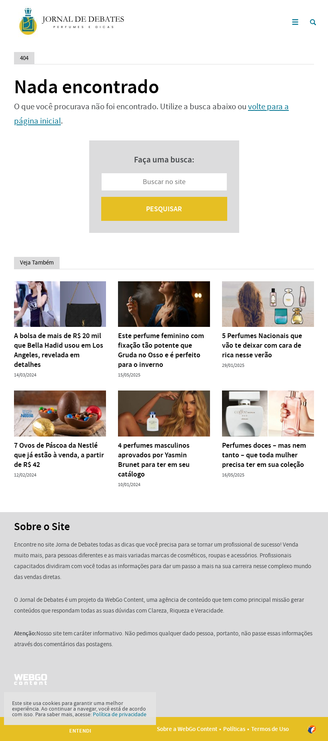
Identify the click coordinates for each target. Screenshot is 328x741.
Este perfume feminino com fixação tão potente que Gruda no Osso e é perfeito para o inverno (161, 350)
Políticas (234, 729)
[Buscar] (313, 22)
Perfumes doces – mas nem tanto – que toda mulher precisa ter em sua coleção (264, 455)
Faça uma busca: (164, 159)
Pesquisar (164, 209)
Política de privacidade (119, 714)
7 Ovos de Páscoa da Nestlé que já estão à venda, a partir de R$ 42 (59, 455)
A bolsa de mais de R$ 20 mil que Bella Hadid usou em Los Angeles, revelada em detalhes (58, 350)
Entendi (80, 731)
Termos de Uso (270, 729)
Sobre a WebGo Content (187, 729)
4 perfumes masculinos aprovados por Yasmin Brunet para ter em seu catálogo (154, 460)
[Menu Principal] (295, 22)
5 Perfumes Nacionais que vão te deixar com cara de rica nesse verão (262, 345)
